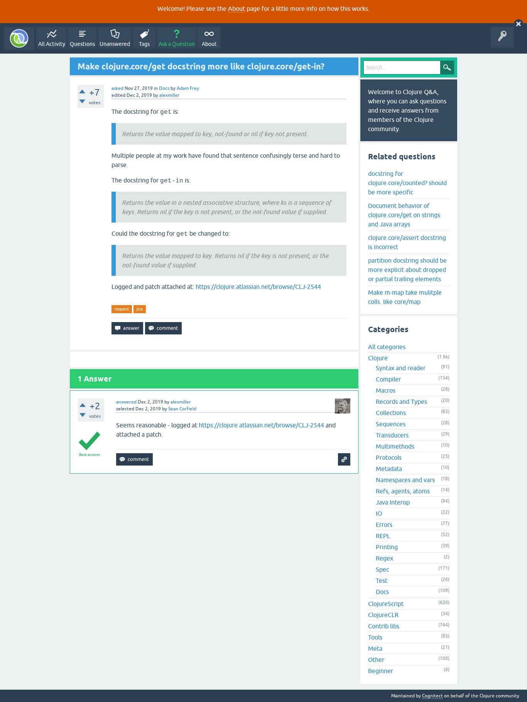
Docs (164, 88)
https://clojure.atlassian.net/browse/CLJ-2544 (258, 286)
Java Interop (393, 502)
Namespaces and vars (405, 479)
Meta (375, 648)
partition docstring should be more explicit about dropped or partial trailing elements (407, 269)
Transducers (392, 435)
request (122, 309)
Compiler (388, 379)
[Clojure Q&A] (19, 38)
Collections (391, 412)
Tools (375, 637)
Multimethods (395, 446)
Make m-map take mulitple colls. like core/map (405, 297)
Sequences (390, 423)
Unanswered (115, 44)
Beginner (380, 670)
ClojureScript (386, 603)
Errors (384, 524)
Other (376, 659)
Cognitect (432, 696)
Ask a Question (177, 44)
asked (117, 88)
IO (379, 513)
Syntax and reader (401, 367)
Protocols (389, 457)
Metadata (389, 468)
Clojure (378, 357)
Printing (387, 546)
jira (140, 309)
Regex (384, 558)
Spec (382, 569)
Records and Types (401, 401)
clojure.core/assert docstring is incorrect (407, 242)
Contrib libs (383, 626)
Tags (144, 44)
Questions (82, 44)
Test (381, 580)
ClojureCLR (383, 614)
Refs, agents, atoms (403, 491)
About (236, 8)
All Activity (51, 44)
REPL (383, 535)
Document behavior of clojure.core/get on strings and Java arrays (404, 215)
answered (126, 402)
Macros (385, 390)
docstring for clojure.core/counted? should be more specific (407, 183)
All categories (386, 346)
